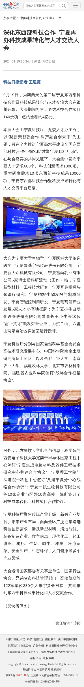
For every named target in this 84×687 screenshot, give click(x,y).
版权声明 (48, 658)
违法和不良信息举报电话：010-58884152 (54, 675)
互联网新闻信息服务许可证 (23, 652)
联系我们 (13, 645)
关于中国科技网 (67, 639)
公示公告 (25, 645)
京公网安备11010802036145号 (42, 681)
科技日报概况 (35, 639)
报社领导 (50, 639)
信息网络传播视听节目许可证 (58, 652)
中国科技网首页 (31, 18)
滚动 (48, 18)
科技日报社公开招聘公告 (60, 645)
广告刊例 (38, 645)
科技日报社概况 (15, 639)
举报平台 (35, 658)
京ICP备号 (18, 675)
